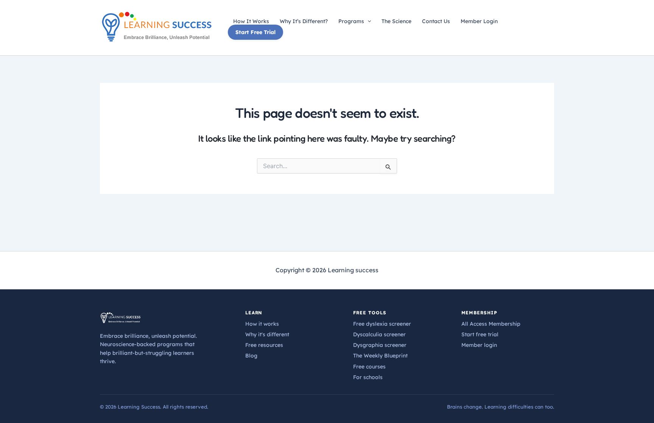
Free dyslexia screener (382, 323)
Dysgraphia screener (379, 345)
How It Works (251, 21)
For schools (368, 377)
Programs (351, 21)
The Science (396, 21)
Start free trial (479, 334)
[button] (367, 21)
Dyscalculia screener (379, 334)
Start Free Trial (255, 32)
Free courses (369, 366)
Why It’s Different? (304, 21)
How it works (262, 323)
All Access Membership (490, 323)
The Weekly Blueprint (380, 355)
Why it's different (267, 334)
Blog (251, 355)
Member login (479, 345)
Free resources (264, 345)
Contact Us (436, 21)
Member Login (479, 21)
